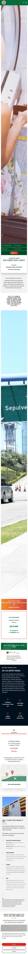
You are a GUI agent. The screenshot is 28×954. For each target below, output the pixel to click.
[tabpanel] (14, 764)
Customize (14, 947)
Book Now (14, 252)
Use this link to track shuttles (17, 872)
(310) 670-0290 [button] (14, 748)
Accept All (14, 944)
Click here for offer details (14, 269)
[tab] (14, 731)
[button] (26, 2)
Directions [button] (14, 751)
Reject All (14, 951)
